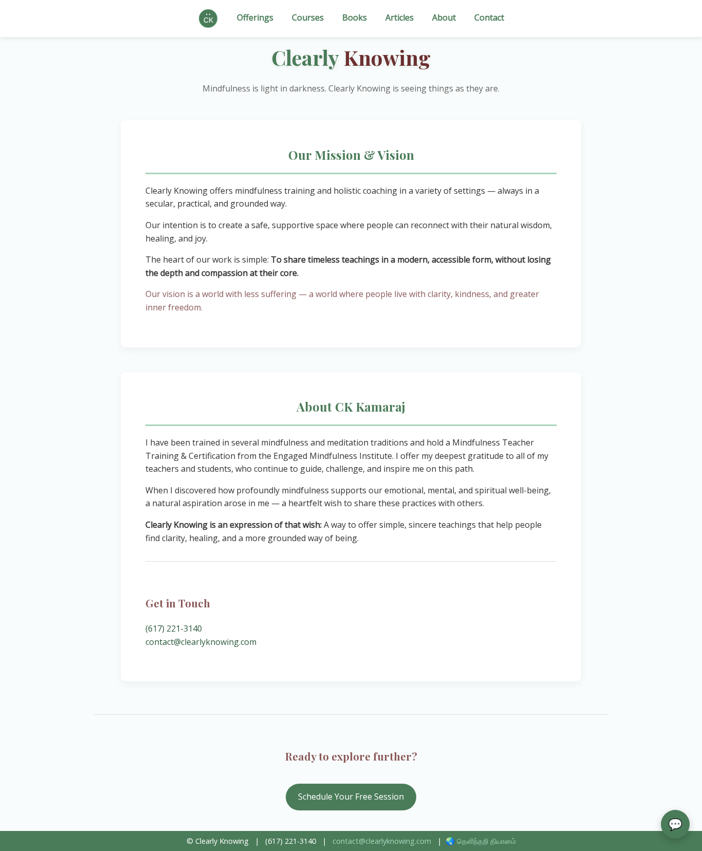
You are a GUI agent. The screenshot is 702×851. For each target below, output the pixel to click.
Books (354, 17)
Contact (489, 17)
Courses (308, 17)
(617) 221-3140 (173, 628)
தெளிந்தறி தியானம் (486, 841)
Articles (399, 17)
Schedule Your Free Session (351, 796)
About (444, 17)
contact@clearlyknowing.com (200, 641)
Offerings (255, 17)
